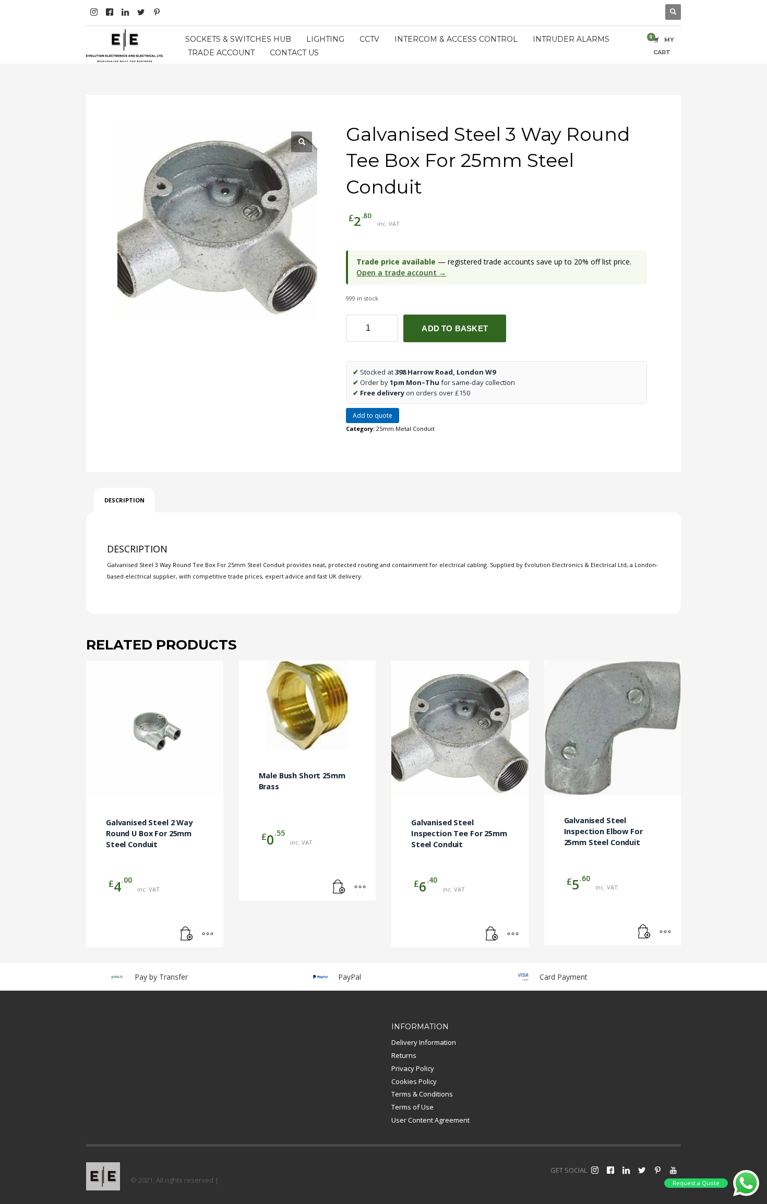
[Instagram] (94, 12)
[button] (301, 141)
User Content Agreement (430, 1120)
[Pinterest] (156, 12)
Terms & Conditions (422, 1094)
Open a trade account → (401, 273)
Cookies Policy (414, 1081)
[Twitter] (141, 12)
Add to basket (455, 328)
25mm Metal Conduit (405, 428)
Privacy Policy (412, 1068)
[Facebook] (109, 12)
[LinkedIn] (125, 12)
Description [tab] (124, 500)
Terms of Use (412, 1107)
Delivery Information (423, 1042)
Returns (403, 1055)
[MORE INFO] (207, 934)
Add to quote (372, 415)
